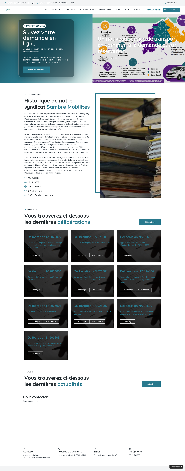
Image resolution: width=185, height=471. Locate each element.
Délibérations (150, 222)
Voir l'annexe (97, 255)
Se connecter (169, 9)
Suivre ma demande (36, 69)
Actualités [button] (68, 9)
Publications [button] (122, 9)
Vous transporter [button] (86, 9)
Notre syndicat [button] (51, 9)
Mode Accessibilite (153, 9)
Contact (136, 9)
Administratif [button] (105, 9)
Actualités (151, 384)
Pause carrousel (176, 467)
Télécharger (35, 255)
